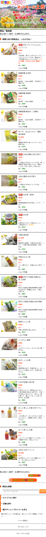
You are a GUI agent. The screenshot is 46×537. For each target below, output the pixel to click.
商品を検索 (7, 486)
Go (43, 491)
